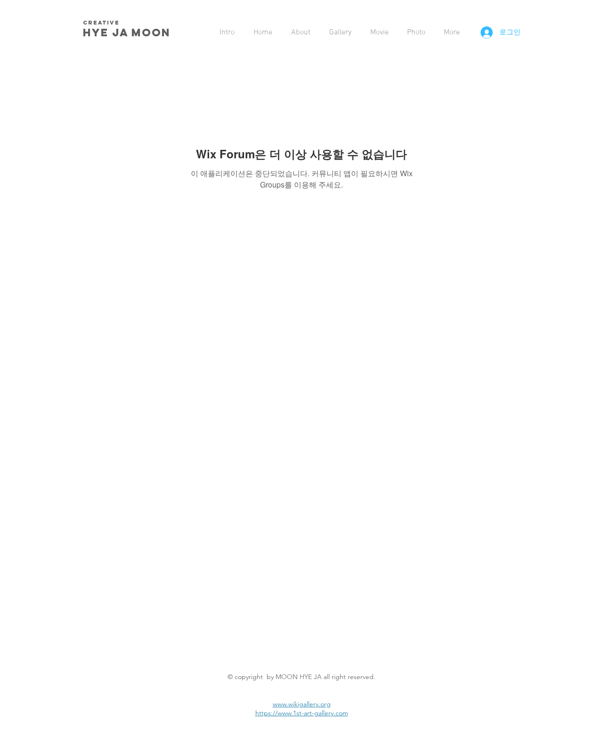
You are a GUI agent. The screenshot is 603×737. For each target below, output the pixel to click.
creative (101, 22)
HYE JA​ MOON (128, 32)
